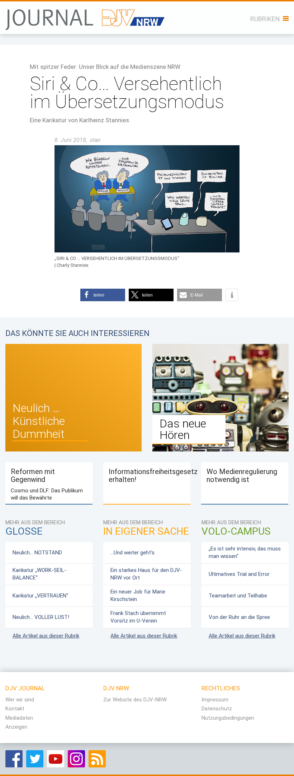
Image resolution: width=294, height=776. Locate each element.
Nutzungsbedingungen (227, 718)
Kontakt (14, 708)
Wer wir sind (19, 699)
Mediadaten (19, 718)
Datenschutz (216, 708)
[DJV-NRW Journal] (85, 15)
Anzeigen (16, 727)
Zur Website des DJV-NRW (135, 699)
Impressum (214, 699)
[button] (102, 295)
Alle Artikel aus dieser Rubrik (46, 636)
